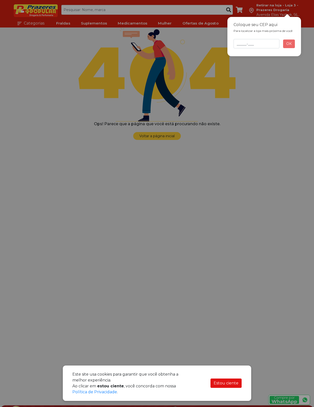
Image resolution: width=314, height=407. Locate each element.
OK (289, 43)
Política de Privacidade (94, 392)
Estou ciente (226, 383)
